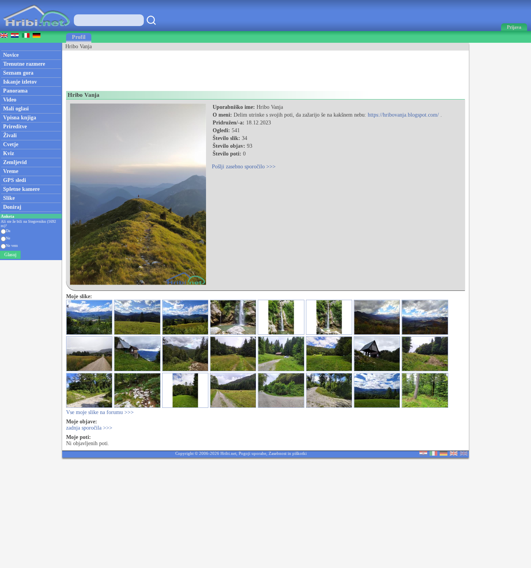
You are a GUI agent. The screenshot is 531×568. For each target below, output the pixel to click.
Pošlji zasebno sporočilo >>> (244, 167)
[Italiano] (433, 454)
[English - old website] (464, 454)
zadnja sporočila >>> (89, 428)
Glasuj (10, 254)
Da (8, 231)
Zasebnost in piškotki (288, 453)
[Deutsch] (443, 454)
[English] (454, 454)
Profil (79, 37)
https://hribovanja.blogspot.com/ (403, 115)
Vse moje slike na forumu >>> (100, 412)
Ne (8, 238)
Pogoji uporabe (252, 453)
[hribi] (36, 29)
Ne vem (12, 245)
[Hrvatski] (423, 454)
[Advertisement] (203, 68)
